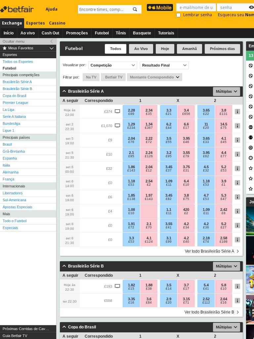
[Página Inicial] (17, 9)
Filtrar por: (71, 77)
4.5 (206, 167)
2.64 (223, 299)
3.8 (223, 110)
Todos (115, 49)
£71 (186, 302)
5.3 (223, 195)
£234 (131, 127)
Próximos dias (222, 49)
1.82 (131, 285)
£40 (186, 241)
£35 (149, 114)
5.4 (206, 285)
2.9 (168, 299)
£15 (131, 288)
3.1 (168, 238)
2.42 (223, 209)
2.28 (131, 110)
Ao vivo (28, 33)
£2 (149, 184)
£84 (149, 302)
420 (186, 209)
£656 (186, 114)
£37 (169, 170)
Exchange (12, 23)
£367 (149, 127)
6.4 (186, 181)
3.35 (131, 299)
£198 (224, 241)
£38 (149, 288)
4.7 (206, 195)
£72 (149, 142)
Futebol (102, 33)
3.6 (149, 299)
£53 (224, 170)
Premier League (15, 103)
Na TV (91, 77)
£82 (169, 199)
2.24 (149, 152)
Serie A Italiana (14, 117)
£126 (149, 156)
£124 (149, 241)
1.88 (149, 285)
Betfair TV (113, 77)
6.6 (186, 124)
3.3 (168, 110)
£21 (169, 114)
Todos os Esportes (18, 62)
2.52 (206, 299)
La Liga (8, 110)
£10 (186, 184)
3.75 (186, 167)
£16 (131, 302)
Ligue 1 (8, 130)
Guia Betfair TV (15, 336)
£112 (206, 302)
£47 (224, 199)
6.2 (168, 124)
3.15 (186, 299)
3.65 (206, 110)
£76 (131, 142)
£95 (131, 156)
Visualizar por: (74, 65)
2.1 (131, 152)
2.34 (149, 110)
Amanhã (189, 49)
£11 (169, 184)
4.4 (223, 152)
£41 (169, 227)
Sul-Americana (14, 200)
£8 (224, 213)
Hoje (165, 49)
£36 (206, 227)
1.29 (131, 124)
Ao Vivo (141, 49)
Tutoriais (166, 33)
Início (9, 33)
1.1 (168, 209)
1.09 (168, 181)
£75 (224, 127)
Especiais (10, 228)
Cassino (57, 23)
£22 (206, 114)
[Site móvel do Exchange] (160, 7)
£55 (169, 142)
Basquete (142, 33)
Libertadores (13, 193)
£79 (186, 156)
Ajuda (52, 9)
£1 (224, 184)
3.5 (168, 138)
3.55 (186, 152)
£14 (169, 288)
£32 (206, 170)
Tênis (121, 33)
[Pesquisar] (135, 9)
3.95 (186, 138)
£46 (186, 142)
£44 (169, 127)
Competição (101, 65)
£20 (206, 127)
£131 (224, 114)
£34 (186, 227)
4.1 (223, 138)
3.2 (168, 152)
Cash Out (50, 33)
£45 (224, 142)
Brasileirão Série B (17, 89)
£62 (206, 156)
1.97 (149, 195)
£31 (186, 170)
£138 (131, 199)
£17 (186, 127)
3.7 (186, 285)
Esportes (35, 23)
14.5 (223, 124)
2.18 (206, 238)
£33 (206, 142)
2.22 (149, 138)
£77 (224, 156)
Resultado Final (156, 65)
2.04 (131, 138)
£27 (224, 227)
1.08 (131, 209)
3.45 (168, 167)
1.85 (131, 195)
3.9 (223, 181)
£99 (131, 114)
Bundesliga (11, 123)
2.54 (149, 181)
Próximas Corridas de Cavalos (27, 329)
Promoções (77, 33)
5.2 (223, 167)
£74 (206, 241)
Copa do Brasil (14, 96)
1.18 (131, 181)
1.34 (149, 124)
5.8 (223, 285)
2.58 (223, 238)
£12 (149, 170)
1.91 (131, 223)
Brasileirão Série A (17, 82)
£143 (131, 170)
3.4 (186, 110)
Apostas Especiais (17, 207)
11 (206, 124)
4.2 (186, 223)
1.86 (131, 167)
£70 (149, 227)
